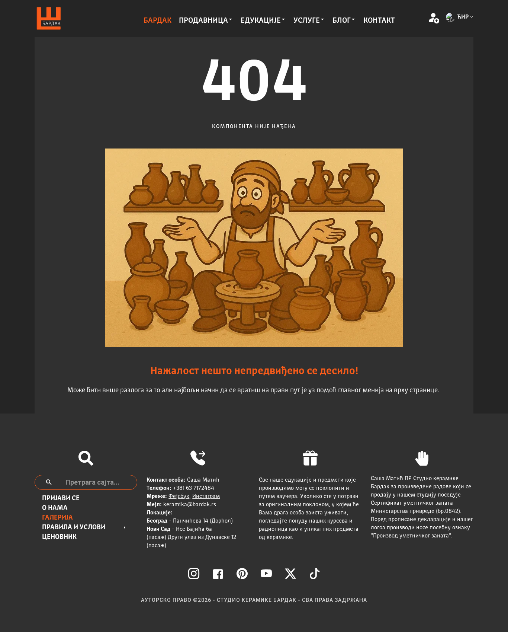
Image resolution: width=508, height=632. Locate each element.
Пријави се (61, 498)
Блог (341, 21)
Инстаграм (206, 496)
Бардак (157, 21)
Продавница (203, 21)
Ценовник (59, 537)
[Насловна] (48, 19)
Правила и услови (73, 527)
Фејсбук (178, 496)
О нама (55, 508)
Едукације (261, 21)
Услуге (306, 21)
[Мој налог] (422, 18)
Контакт (379, 21)
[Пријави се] (433, 19)
